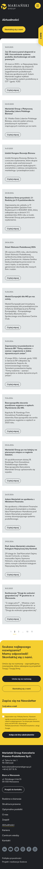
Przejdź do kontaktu (13, 789)
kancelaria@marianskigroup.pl (17, 767)
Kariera (6, 830)
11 (32, 631)
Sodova (23, 862)
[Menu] (38, 6)
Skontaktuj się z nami (14, 29)
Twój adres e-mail (9, 706)
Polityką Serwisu (22, 716)
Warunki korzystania (27, 725)
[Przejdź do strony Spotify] (16, 849)
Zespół (5, 819)
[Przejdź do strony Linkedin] (4, 849)
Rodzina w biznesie (11, 798)
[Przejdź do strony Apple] (22, 849)
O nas (5, 814)
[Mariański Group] (15, 6)
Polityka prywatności (12, 725)
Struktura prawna (11, 804)
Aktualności (8, 825)
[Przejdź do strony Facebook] (29, 849)
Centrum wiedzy (10, 835)
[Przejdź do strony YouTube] (10, 849)
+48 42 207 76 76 (9, 769)
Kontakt (6, 840)
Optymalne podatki (12, 809)
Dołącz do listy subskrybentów (21, 735)
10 (27, 631)
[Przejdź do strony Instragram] (35, 849)
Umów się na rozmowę (21, 679)
